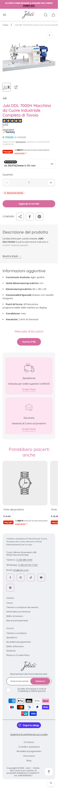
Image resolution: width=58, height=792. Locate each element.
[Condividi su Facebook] (30, 216)
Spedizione (21, 142)
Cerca (9, 603)
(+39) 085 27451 (24, 559)
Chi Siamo (29, 742)
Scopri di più (29, 389)
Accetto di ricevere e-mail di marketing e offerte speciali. (32, 690)
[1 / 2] (7, 87)
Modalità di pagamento (18, 642)
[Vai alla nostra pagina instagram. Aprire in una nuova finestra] (20, 577)
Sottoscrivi (40, 681)
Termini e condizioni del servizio (22, 607)
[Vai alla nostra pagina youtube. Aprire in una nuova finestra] (41, 577)
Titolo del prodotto (13, 509)
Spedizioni (11, 637)
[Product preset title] (25, 483)
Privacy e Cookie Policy (18, 655)
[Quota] (20, 216)
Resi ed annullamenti (17, 620)
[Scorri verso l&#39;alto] (49, 772)
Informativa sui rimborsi (18, 611)
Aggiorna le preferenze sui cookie (29, 734)
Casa (5, 25)
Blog (29, 760)
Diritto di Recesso (15, 646)
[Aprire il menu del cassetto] (4, 14)
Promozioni (29, 756)
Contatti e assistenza (29, 746)
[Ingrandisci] (49, 35)
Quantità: (8, 174)
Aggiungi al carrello (29, 203)
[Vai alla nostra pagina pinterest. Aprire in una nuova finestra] (10, 587)
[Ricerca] (45, 14)
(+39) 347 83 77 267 (28, 565)
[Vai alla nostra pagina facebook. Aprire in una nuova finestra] (10, 577)
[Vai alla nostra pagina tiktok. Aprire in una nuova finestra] (31, 577)
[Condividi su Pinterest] (39, 216)
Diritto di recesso (14, 616)
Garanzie (11, 650)
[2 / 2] (15, 87)
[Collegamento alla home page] (29, 666)
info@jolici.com (21, 570)
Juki (5, 98)
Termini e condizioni (16, 633)
